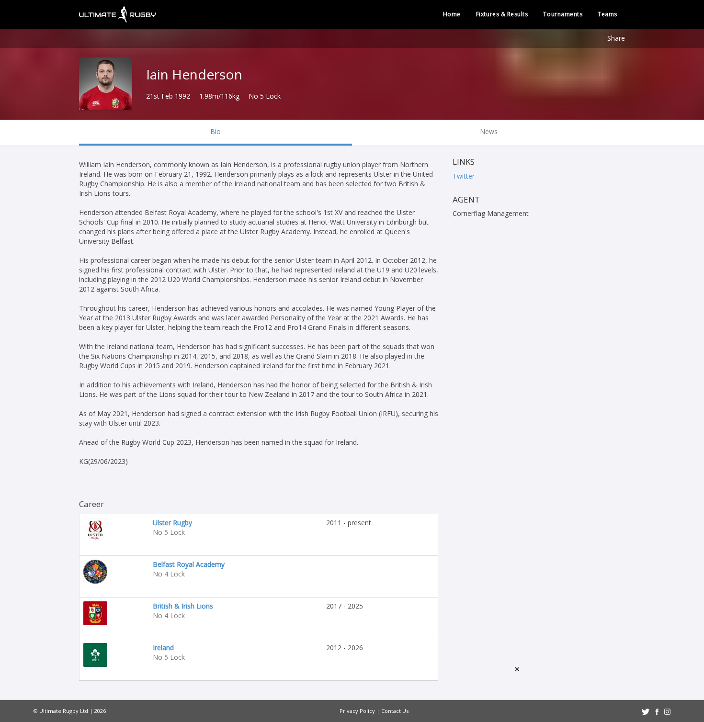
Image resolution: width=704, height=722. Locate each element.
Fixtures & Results (502, 14)
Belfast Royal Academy (189, 564)
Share (616, 38)
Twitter (464, 175)
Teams (607, 14)
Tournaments (562, 14)
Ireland (163, 647)
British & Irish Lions (183, 605)
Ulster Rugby (172, 522)
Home (452, 14)
